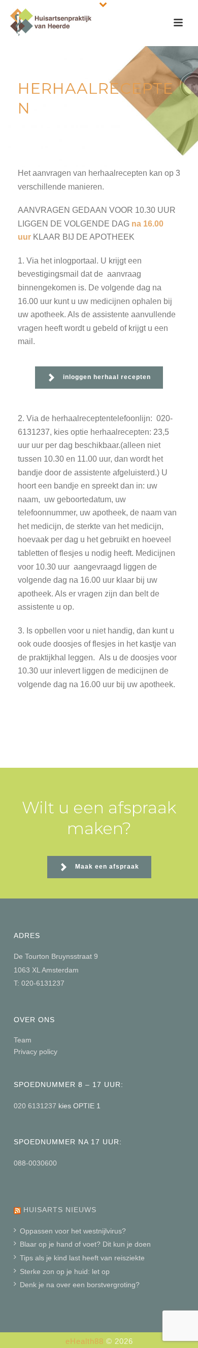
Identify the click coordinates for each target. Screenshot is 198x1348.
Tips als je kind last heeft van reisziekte (82, 1258)
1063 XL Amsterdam (46, 970)
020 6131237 (36, 1106)
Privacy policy (35, 1051)
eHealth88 (84, 1341)
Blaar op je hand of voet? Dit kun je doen (85, 1244)
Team (22, 1040)
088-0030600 (35, 1163)
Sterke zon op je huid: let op (65, 1271)
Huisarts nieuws (59, 1210)
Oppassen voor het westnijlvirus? (73, 1231)
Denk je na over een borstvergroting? (80, 1285)
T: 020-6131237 (39, 983)
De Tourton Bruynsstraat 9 (56, 956)
